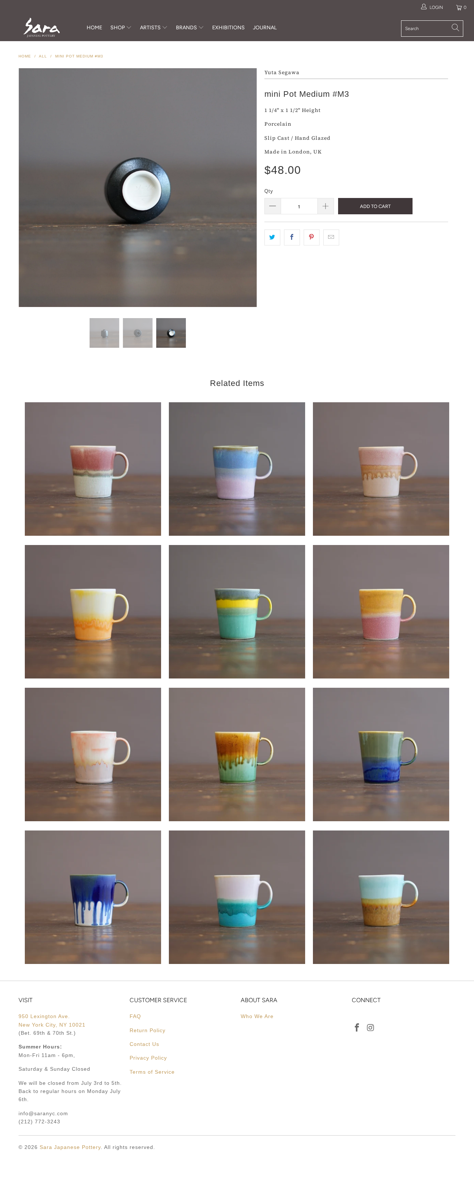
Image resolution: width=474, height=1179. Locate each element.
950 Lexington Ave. (44, 1016)
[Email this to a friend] (331, 237)
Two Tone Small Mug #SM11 (381, 897)
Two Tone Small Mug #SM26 (237, 469)
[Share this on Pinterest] (312, 237)
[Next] (244, 187)
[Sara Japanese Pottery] (41, 27)
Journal (265, 27)
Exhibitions (228, 27)
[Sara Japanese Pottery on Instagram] (371, 1028)
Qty (268, 191)
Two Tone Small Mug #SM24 (381, 469)
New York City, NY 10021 (52, 1025)
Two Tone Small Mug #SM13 (237, 897)
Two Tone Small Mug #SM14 (93, 897)
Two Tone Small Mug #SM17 (381, 754)
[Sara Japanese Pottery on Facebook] (357, 1028)
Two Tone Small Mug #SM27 (93, 469)
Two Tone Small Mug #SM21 (381, 611)
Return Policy (148, 1030)
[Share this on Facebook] (292, 237)
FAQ (135, 1016)
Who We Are (257, 1016)
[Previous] (31, 187)
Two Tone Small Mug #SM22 (237, 611)
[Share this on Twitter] (272, 237)
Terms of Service (152, 1072)
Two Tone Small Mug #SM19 (93, 754)
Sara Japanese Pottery (70, 1147)
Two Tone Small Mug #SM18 (237, 754)
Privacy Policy (148, 1058)
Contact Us (144, 1044)
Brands (186, 27)
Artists (151, 27)
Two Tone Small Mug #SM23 (93, 611)
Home (94, 27)
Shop (117, 27)
